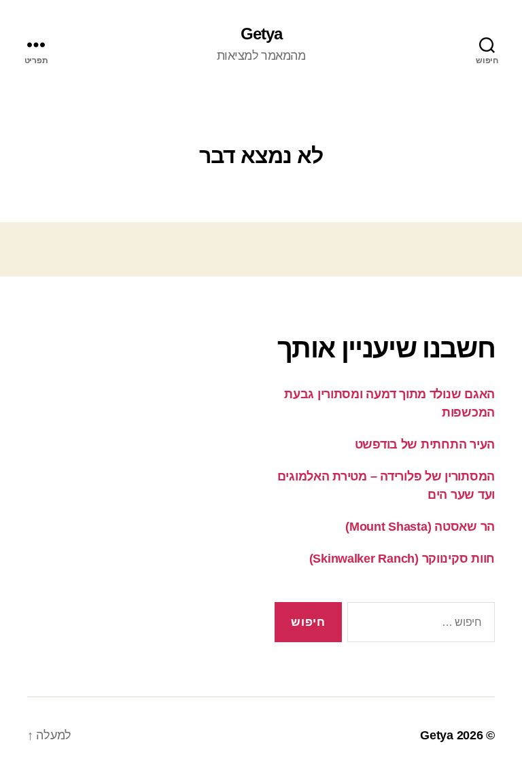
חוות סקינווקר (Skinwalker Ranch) (402, 558)
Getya (261, 34)
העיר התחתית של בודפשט (425, 444)
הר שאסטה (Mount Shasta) (420, 526)
